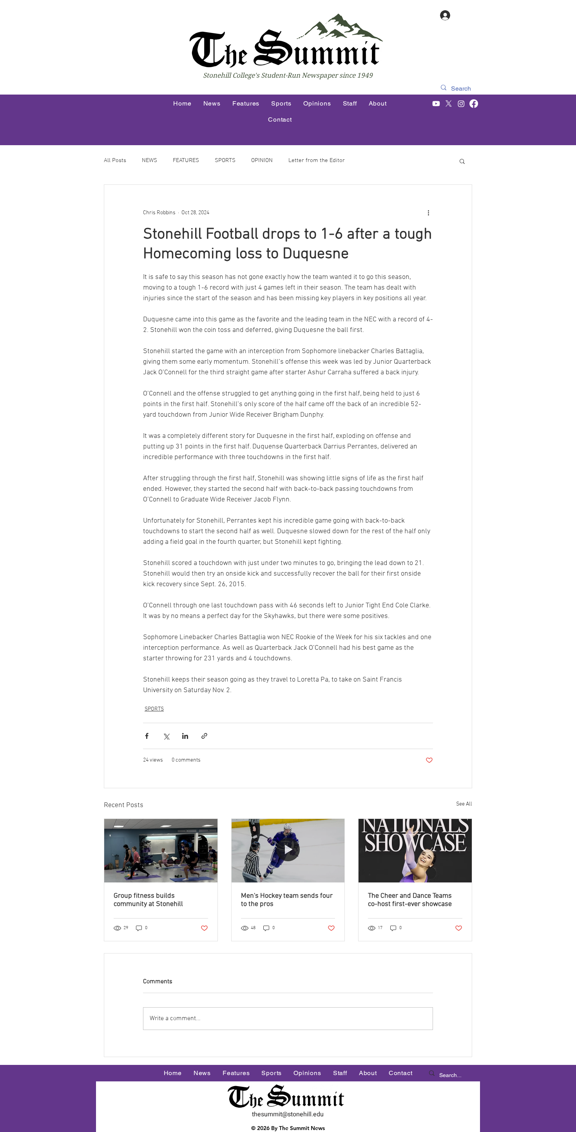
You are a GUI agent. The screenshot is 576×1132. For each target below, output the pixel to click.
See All (464, 804)
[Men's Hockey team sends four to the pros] (288, 850)
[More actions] (428, 213)
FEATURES (186, 160)
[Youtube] (436, 103)
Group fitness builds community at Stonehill (148, 900)
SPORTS (225, 160)
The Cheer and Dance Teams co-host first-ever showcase (410, 900)
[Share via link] (204, 736)
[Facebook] (473, 103)
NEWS (149, 160)
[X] (448, 103)
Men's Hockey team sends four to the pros (287, 900)
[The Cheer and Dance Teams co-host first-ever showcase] (415, 850)
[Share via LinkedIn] (185, 736)
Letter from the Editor (316, 160)
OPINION (262, 160)
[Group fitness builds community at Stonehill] (160, 850)
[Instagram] (461, 103)
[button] (462, 161)
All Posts (115, 160)
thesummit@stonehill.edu (288, 1114)
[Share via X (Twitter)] (166, 736)
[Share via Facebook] (146, 736)
